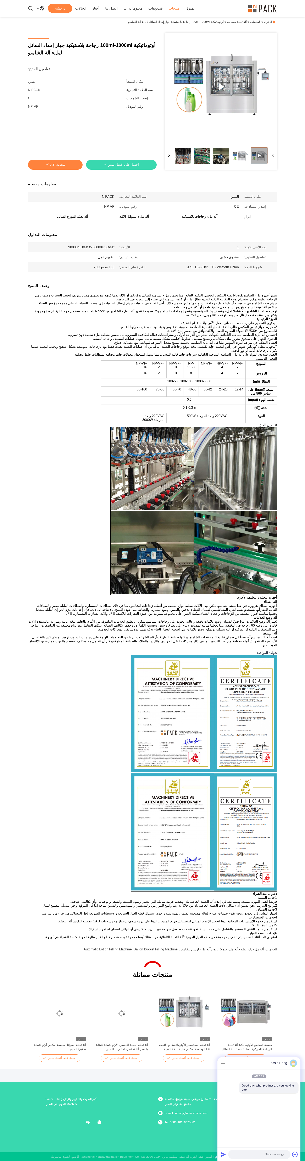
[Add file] (295, 1154)
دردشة (60, 8)
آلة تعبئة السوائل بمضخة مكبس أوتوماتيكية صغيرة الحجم (60, 1047)
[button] (266, 1020)
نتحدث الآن (57, 164)
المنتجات (255, 21)
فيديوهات (155, 8)
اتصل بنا (111, 8)
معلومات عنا (133, 8)
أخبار (95, 8)
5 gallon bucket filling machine (156, 949)
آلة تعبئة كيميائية (237, 21)
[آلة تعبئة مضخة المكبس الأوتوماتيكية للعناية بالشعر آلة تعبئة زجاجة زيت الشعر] (121, 1013)
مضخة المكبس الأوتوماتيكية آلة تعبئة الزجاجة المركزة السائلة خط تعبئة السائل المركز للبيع (247, 1047)
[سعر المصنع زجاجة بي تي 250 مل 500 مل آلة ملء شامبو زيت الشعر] (221, 87)
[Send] (223, 1154)
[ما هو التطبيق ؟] (102, 1122)
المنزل (190, 8)
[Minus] (223, 1063)
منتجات (174, 8)
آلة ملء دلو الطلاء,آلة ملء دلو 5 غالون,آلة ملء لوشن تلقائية (223, 949)
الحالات (80, 8)
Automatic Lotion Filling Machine (108, 949)
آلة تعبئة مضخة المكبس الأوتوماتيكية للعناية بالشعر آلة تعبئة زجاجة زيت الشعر (122, 1047)
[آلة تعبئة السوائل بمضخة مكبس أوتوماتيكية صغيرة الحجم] (59, 1013)
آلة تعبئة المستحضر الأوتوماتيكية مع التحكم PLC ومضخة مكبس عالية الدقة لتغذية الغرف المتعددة (184, 1047)
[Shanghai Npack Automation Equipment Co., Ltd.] (262, 8)
